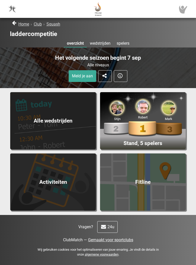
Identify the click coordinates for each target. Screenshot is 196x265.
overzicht (75, 43)
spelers (123, 43)
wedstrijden (100, 43)
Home (23, 24)
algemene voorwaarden (101, 254)
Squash (53, 24)
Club (38, 24)
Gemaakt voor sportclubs (110, 239)
